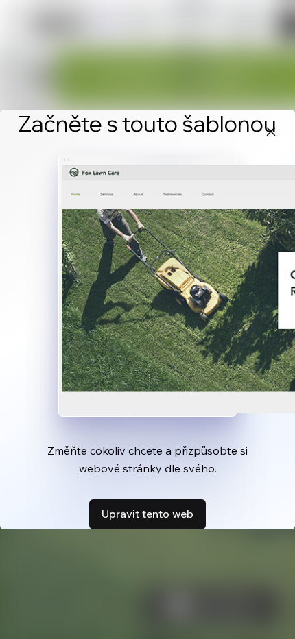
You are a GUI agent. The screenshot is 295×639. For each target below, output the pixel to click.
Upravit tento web (147, 513)
